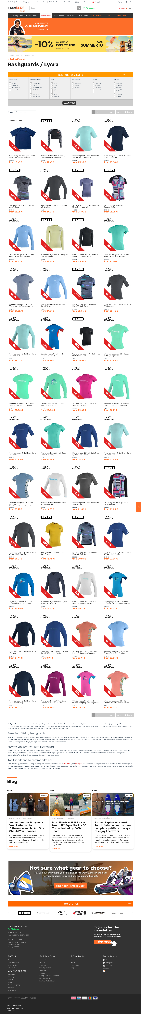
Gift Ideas (83, 16)
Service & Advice (13, 962)
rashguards (37, 87)
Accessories (59, 16)
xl (55, 92)
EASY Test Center (54, 2)
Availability (11, 974)
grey (118, 90)
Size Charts (11, 968)
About (18, 2)
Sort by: (10, 112)
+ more (129, 904)
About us (42, 962)
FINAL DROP (121, 16)
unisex (98, 90)
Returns (10, 982)
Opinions (42, 973)
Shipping (11, 977)
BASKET (122, 9)
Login (130, 2)
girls (97, 85)
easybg (33, 998)
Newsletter (74, 960)
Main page (11, 55)
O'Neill (14, 85)
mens (98, 87)
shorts (35, 90)
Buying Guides (12, 965)
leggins (35, 94)
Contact (10, 2)
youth (77, 87)
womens (99, 92)
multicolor (120, 92)
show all (129, 112)
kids (76, 85)
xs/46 (56, 96)
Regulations (12, 990)
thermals (36, 83)
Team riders (68, 2)
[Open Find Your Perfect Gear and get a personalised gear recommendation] (70, 878)
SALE (110, 16)
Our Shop (42, 965)
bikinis (35, 92)
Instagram (109, 963)
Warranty (11, 987)
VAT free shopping (14, 985)
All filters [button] (69, 103)
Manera (14, 90)
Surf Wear (71, 16)
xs (55, 83)
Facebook (109, 960)
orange (119, 94)
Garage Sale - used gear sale (49, 976)
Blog (38, 2)
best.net (23, 998)
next (110, 112)
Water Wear (45, 16)
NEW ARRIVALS (98, 16)
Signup (120, 2)
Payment (11, 979)
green (119, 87)
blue (118, 85)
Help (44, 2)
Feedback (74, 962)
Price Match (75, 965)
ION (13, 83)
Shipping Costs (28, 2)
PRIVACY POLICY (12, 1010)
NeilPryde (15, 87)
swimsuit (36, 96)
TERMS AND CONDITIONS (15, 1008)
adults (77, 83)
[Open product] (23, 142)
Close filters (127, 75)
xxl (55, 94)
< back (11, 75)
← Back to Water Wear (17, 59)
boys (98, 83)
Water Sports (31, 16)
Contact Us (43, 960)
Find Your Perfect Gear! (47, 981)
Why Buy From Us (45, 968)
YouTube (109, 966)
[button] (138, 507)
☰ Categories (17, 16)
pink (118, 96)
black (119, 83)
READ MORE (13, 846)
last (118, 112)
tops (35, 85)
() (130, 9)
